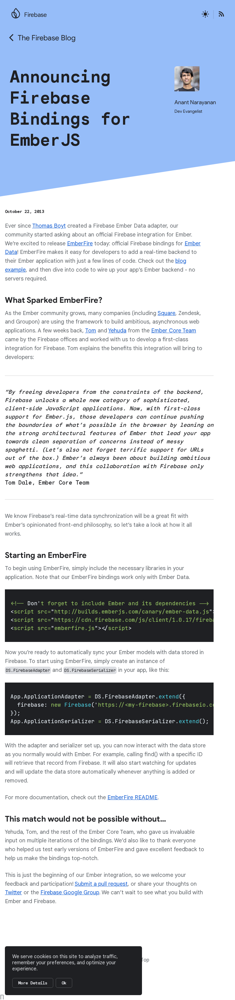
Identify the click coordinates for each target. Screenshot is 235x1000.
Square (166, 313)
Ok (64, 983)
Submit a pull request (101, 884)
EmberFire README (132, 797)
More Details (32, 983)
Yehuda (117, 330)
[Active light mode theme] (205, 14)
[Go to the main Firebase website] (16, 11)
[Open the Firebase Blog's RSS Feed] (219, 14)
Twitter (13, 892)
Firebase (35, 15)
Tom (90, 330)
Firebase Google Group (69, 892)
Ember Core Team (173, 330)
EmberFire (80, 243)
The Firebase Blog (47, 37)
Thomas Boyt (49, 225)
